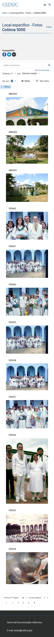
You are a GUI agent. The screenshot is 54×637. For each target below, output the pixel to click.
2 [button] (18, 603)
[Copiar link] (14, 54)
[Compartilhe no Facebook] (4, 54)
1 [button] (13, 603)
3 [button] (23, 603)
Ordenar (6, 73)
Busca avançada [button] (42, 70)
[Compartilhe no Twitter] (9, 54)
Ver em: (6, 81)
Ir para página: (35, 597)
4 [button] (28, 603)
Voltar (49, 27)
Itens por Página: (11, 597)
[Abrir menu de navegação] (45, 5)
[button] (49, 5)
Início (4, 13)
